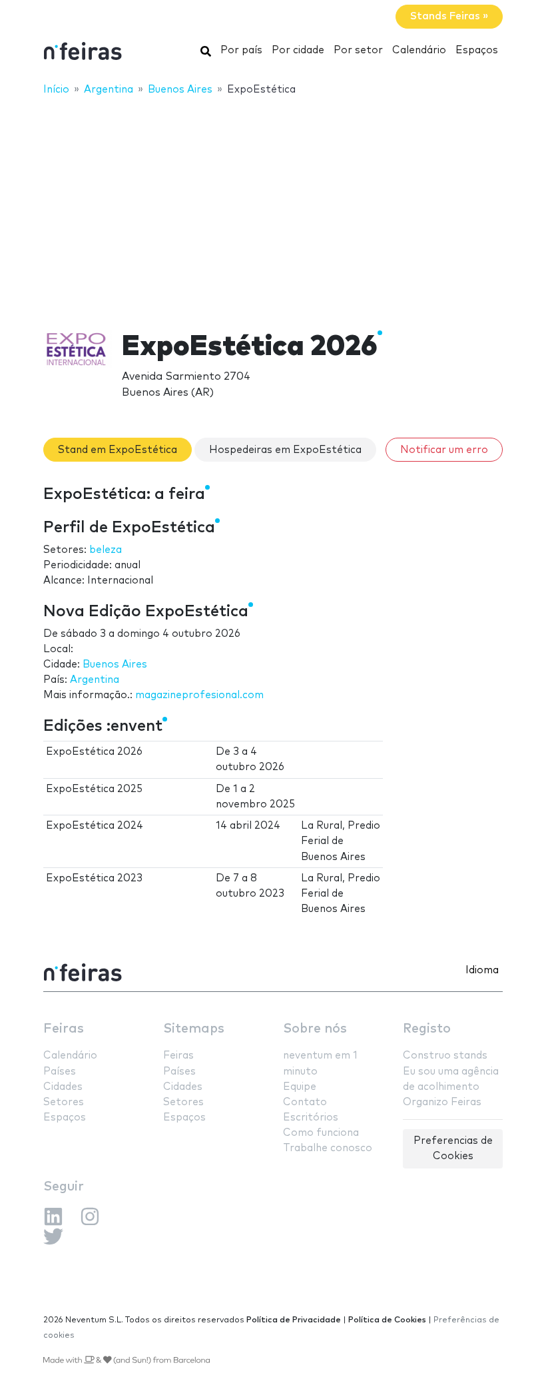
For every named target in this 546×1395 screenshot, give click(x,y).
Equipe (299, 1087)
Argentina (94, 680)
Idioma (482, 970)
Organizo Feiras (442, 1102)
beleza (105, 550)
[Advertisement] (273, 204)
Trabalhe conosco (327, 1148)
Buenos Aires (115, 665)
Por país (241, 50)
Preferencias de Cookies (453, 1148)
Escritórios (310, 1118)
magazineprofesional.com (199, 695)
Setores (63, 1102)
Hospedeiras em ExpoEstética (285, 450)
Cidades (63, 1087)
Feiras (63, 1029)
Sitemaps (193, 1029)
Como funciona (321, 1133)
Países (59, 1072)
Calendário (419, 50)
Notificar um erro (444, 450)
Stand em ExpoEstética (117, 450)
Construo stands (445, 1056)
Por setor (358, 50)
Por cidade (298, 50)
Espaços (476, 50)
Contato (305, 1102)
